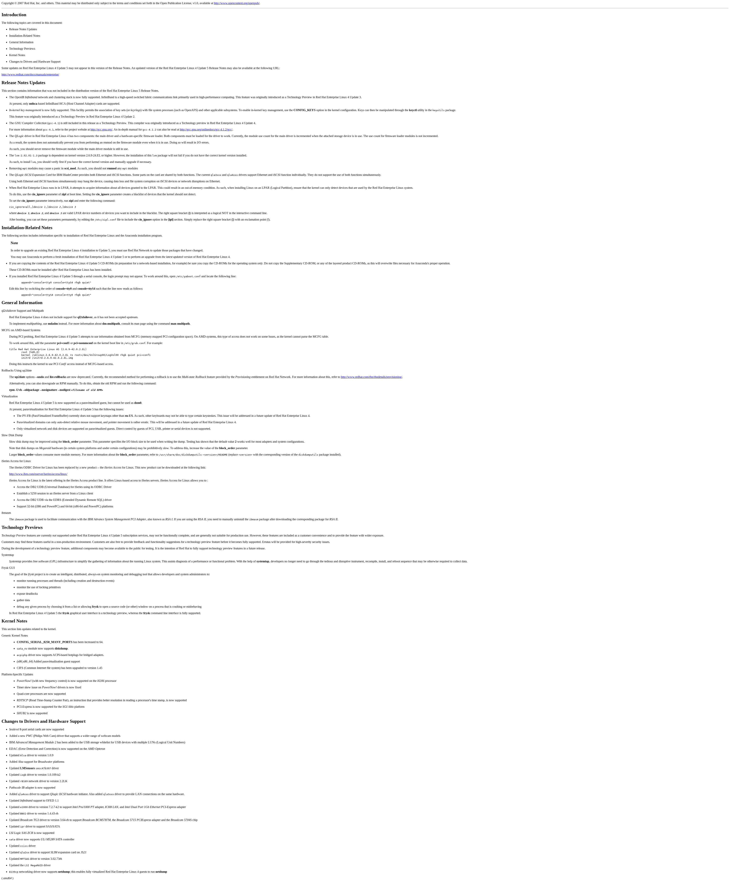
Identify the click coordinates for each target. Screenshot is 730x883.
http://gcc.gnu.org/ (101, 129)
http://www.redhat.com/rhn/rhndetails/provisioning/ (371, 377)
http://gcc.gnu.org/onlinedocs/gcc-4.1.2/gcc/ (206, 129)
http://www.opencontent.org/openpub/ (236, 3)
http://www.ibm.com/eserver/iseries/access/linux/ (38, 474)
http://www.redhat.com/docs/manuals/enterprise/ (30, 74)
